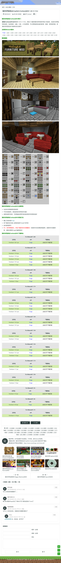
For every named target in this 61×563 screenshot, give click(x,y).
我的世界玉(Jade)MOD (51, 469)
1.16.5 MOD (50, 430)
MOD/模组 (8, 7)
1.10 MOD (11, 428)
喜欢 (26, 422)
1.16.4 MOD (44, 430)
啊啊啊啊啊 (9, 519)
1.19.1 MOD (36, 432)
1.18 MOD (10, 432)
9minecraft (37, 439)
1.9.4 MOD (42, 434)
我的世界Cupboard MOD (51, 456)
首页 (3, 7)
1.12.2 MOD (50, 428)
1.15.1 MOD (17, 430)
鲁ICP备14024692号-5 (48, 559)
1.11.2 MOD (31, 428)
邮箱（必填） (35, 533)
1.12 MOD (37, 428)
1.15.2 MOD (23, 430)
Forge (12, 220)
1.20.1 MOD (23, 434)
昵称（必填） (35, 529)
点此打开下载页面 (47, 242)
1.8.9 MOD (36, 434)
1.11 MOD (24, 428)
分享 (36, 422)
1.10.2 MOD (18, 428)
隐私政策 (40, 559)
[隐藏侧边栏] (58, 546)
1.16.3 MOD (37, 430)
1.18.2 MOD (23, 432)
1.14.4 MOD (10, 430)
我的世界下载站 (23, 559)
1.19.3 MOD (49, 432)
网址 (33, 537)
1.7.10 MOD (29, 434)
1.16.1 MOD (30, 430)
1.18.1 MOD (17, 432)
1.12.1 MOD (43, 428)
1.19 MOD (29, 432)
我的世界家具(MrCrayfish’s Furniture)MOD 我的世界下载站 (31, 441)
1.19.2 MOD (43, 432)
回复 (56, 487)
